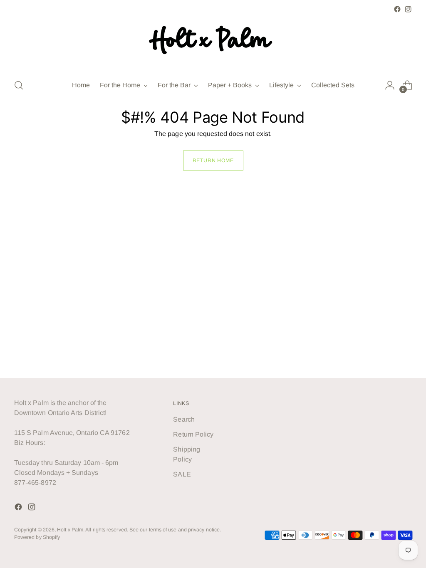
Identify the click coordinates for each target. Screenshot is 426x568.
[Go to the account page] (389, 85)
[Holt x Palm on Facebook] (397, 9)
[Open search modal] (18, 85)
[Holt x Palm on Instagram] (408, 9)
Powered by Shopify (37, 537)
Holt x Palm (70, 530)
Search (183, 419)
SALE (182, 474)
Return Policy (193, 434)
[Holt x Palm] (213, 43)
